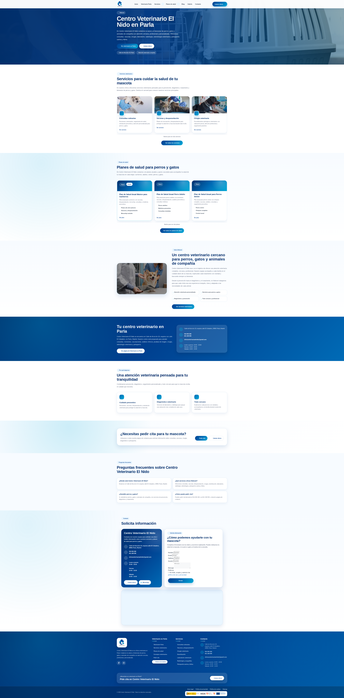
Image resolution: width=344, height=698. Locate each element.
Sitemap (225, 689)
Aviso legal (190, 689)
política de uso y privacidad (177, 575)
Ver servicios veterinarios (184, 306)
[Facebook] (119, 663)
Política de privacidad (202, 689)
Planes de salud (171, 4)
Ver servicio (122, 129)
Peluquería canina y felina (185, 664)
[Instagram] (124, 663)
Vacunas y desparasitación (185, 648)
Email (170, 555)
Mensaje (171, 568)
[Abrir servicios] (162, 4)
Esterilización (181, 654)
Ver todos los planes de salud (172, 230)
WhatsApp (146, 582)
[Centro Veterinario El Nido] (120, 4)
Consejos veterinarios (160, 654)
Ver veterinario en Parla (128, 46)
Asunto (170, 561)
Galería (190, 4)
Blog (183, 4)
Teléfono (171, 558)
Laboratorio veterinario (184, 657)
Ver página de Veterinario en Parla (131, 351)
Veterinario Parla (146, 4)
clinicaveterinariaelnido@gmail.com (195, 339)
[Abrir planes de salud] (178, 4)
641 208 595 (187, 336)
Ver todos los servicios (172, 143)
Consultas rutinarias (183, 644)
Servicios (157, 4)
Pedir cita (202, 438)
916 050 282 (187, 334)
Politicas (171, 570)
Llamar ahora (219, 4)
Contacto (198, 4)
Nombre (171, 552)
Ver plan (121, 217)
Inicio (136, 4)
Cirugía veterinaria (182, 651)
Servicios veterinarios (160, 648)
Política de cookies (215, 689)
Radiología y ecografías (184, 661)
